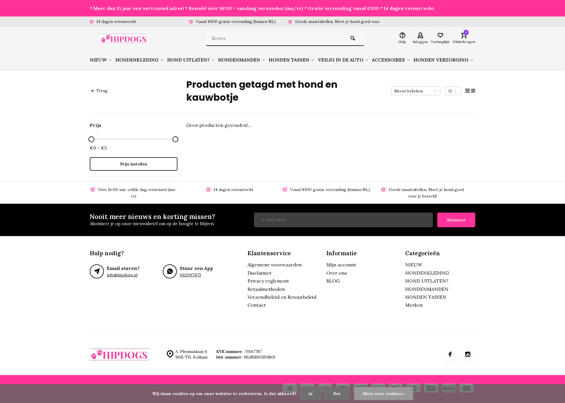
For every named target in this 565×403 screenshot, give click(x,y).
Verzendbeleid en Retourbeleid (281, 297)
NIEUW (98, 60)
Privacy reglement (268, 281)
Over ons (336, 273)
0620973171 (190, 275)
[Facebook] (450, 354)
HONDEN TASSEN (289, 60)
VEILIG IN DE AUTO (340, 60)
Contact (256, 305)
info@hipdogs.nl (122, 275)
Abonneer (456, 220)
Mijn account (341, 265)
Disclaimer (259, 273)
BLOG (333, 281)
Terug (102, 90)
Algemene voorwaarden (274, 265)
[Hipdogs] (125, 38)
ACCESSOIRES (388, 60)
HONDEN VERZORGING (440, 60)
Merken (414, 305)
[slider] (91, 139)
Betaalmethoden (266, 289)
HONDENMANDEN (239, 60)
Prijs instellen (133, 164)
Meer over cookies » (383, 393)
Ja (310, 393)
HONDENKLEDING (137, 60)
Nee (337, 393)
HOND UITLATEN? (188, 60)
